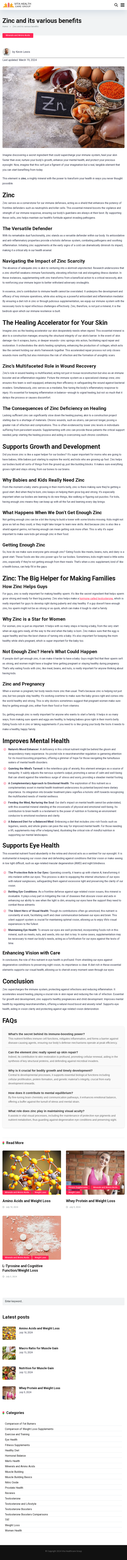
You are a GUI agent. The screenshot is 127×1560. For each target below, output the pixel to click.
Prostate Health (14, 1487)
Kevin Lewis (23, 51)
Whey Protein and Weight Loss (90, 1201)
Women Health (13, 1530)
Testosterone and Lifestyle (20, 1503)
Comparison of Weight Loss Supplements (29, 1429)
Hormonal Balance (15, 1455)
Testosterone (13, 1498)
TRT (7, 1519)
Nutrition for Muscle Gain (36, 1368)
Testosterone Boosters (18, 1509)
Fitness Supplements (78, 1187)
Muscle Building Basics (18, 1477)
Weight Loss (40, 1192)
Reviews (10, 1493)
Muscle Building (14, 1471)
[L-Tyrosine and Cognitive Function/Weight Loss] (31, 1238)
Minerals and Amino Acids (18, 35)
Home (5, 26)
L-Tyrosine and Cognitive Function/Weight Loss (22, 1268)
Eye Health (11, 1439)
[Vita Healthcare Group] (17, 4)
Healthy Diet (12, 1450)
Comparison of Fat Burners (20, 1423)
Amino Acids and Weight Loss (26, 1201)
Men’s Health (12, 1461)
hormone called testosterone (96, 598)
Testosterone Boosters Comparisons (26, 1514)
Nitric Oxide (12, 1482)
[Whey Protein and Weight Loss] (95, 1173)
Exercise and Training (17, 1434)
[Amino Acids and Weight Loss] (31, 1173)
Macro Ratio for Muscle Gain (38, 1348)
